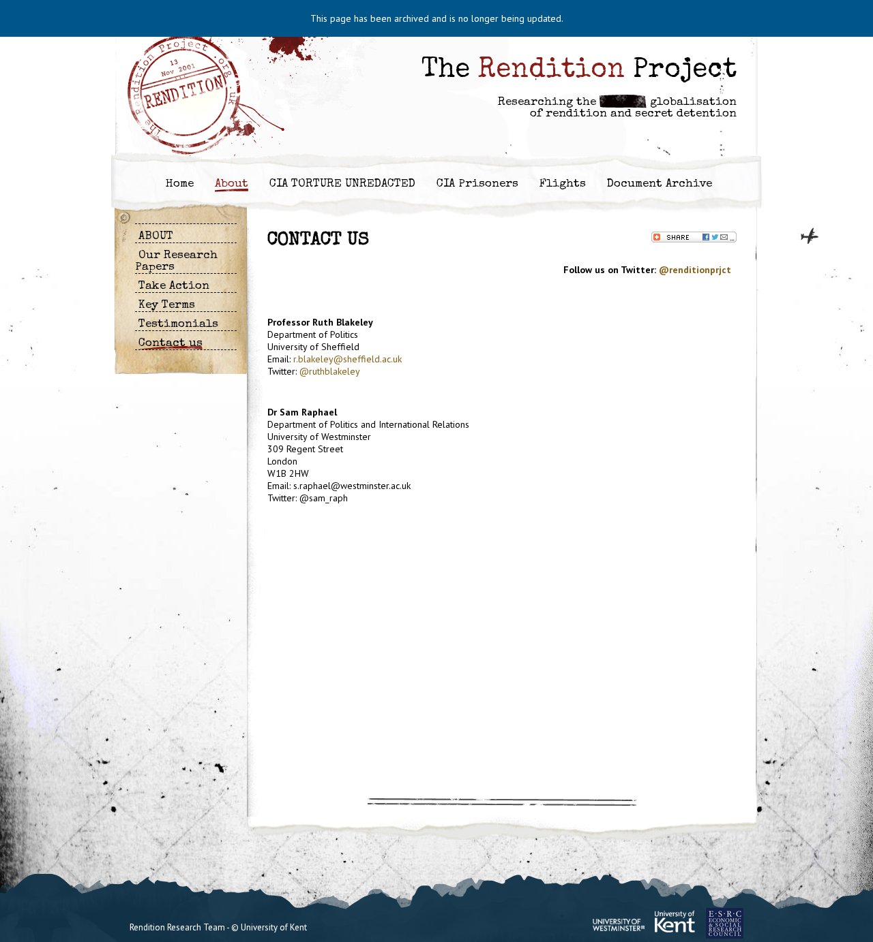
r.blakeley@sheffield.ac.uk (347, 359)
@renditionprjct (695, 270)
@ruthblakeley (329, 371)
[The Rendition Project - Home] (191, 97)
